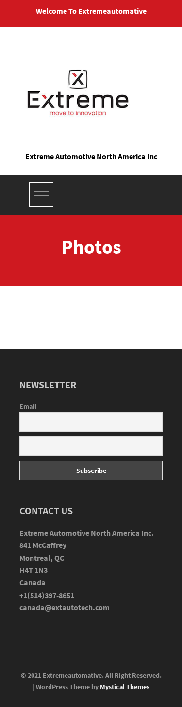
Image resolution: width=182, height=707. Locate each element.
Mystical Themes (124, 686)
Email (27, 406)
